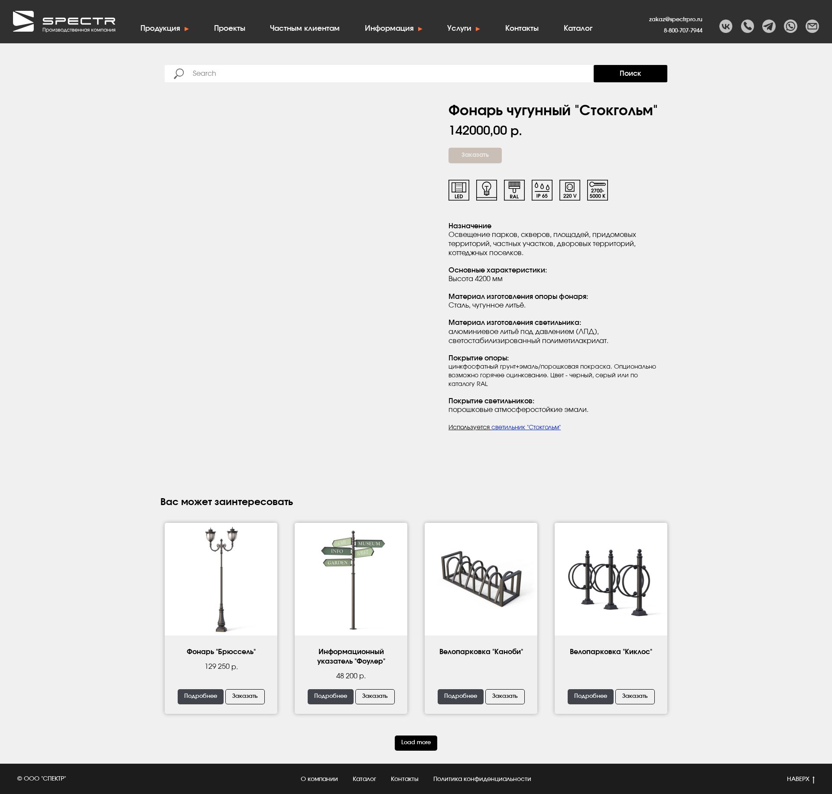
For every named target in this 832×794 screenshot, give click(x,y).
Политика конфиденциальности (482, 779)
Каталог (578, 28)
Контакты (522, 28)
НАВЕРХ (798, 779)
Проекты (229, 28)
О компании (319, 779)
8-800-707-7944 (683, 31)
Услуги (459, 28)
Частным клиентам (305, 28)
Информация (389, 28)
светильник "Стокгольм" (526, 428)
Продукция (160, 28)
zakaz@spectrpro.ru (675, 19)
